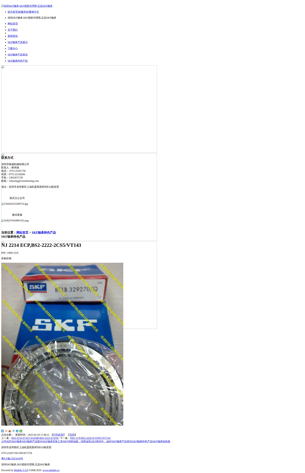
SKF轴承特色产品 (44, 232)
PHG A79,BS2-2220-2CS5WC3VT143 (90, 438)
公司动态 (6, 441)
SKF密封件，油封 (101, 441)
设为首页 (13, 11)
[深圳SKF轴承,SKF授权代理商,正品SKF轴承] (26, 6)
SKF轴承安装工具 (53, 441)
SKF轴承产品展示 (32, 441)
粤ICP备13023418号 (12, 458)
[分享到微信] (21, 431)
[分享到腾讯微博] (13, 431)
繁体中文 (34, 11)
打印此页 (58, 434)
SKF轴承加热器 (161, 441)
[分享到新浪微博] (10, 431)
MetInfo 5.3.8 (21, 470)
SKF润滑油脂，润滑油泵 (77, 441)
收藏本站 (23, 11)
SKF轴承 (17, 441)
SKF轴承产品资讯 (122, 441)
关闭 (72, 434)
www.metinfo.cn (51, 470)
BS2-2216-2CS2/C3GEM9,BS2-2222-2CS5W (35, 438)
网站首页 (22, 232)
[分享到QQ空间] (6, 431)
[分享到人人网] (17, 431)
